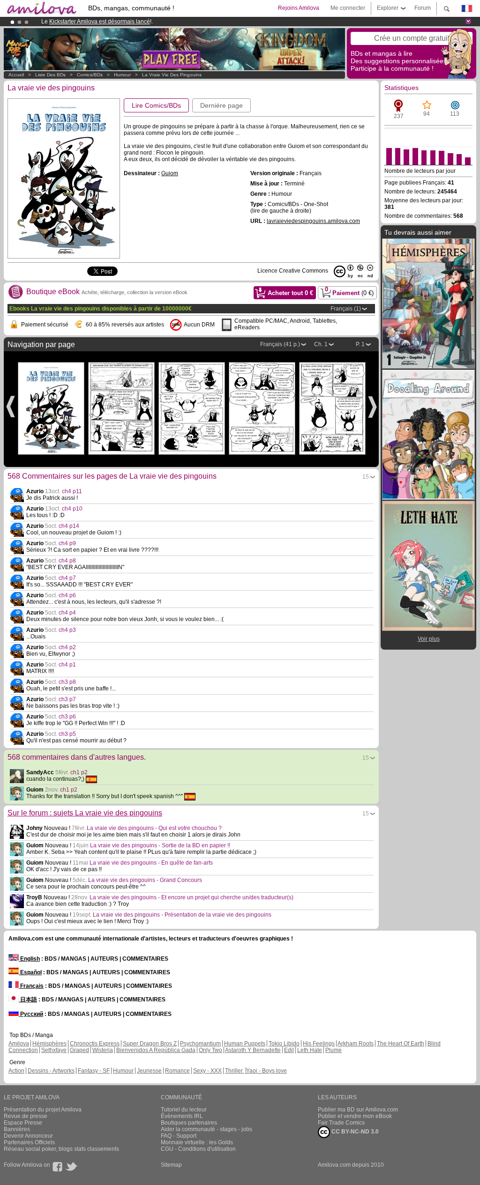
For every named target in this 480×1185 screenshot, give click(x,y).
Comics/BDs (90, 74)
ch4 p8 (67, 560)
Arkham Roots (356, 1043)
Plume (333, 1050)
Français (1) (345, 308)
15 (365, 477)
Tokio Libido (284, 1043)
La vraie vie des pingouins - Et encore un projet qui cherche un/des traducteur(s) (191, 897)
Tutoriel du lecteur (184, 1109)
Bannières (17, 1129)
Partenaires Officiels (29, 1142)
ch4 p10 (72, 508)
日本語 (28, 999)
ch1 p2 (79, 772)
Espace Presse (23, 1122)
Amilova (18, 1043)
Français (31, 986)
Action (16, 1070)
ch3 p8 (67, 682)
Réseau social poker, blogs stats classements (61, 1149)
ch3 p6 (67, 716)
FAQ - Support (178, 1136)
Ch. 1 (321, 344)
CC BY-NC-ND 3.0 (354, 1131)
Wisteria (102, 1050)
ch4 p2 (67, 647)
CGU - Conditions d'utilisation (198, 1149)
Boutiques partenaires (189, 1122)
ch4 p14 (69, 526)
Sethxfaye (54, 1050)
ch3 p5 (67, 734)
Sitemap (171, 1165)
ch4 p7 (67, 578)
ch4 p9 (67, 543)
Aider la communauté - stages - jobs (206, 1129)
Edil (289, 1050)
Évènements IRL (182, 1116)
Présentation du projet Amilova (43, 1109)
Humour (122, 74)
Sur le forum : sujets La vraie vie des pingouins (85, 813)
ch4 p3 (67, 630)
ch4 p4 (67, 612)
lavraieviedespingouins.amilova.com (313, 221)
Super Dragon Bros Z (150, 1043)
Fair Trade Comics (341, 1122)
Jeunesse (149, 1070)
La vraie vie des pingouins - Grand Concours (145, 880)
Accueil (16, 74)
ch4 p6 (67, 595)
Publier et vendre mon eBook (355, 1116)
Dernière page (221, 105)
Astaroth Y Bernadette (253, 1050)
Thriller (234, 1070)
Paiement (349, 291)
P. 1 (360, 344)
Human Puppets (244, 1043)
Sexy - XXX (207, 1070)
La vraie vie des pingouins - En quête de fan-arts (151, 862)
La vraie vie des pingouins (172, 74)
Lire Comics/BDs (156, 105)
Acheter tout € (290, 292)
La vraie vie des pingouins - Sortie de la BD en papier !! (160, 845)
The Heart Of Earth (400, 1043)
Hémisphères (49, 1043)
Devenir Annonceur (28, 1136)
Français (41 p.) (280, 344)
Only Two (210, 1050)
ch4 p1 (67, 664)
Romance (177, 1070)
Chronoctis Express (95, 1043)
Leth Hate (309, 1050)
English (29, 958)
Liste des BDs (50, 74)
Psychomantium (200, 1043)
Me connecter (347, 8)
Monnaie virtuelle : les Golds (197, 1142)
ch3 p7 (67, 699)
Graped (79, 1050)
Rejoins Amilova (298, 8)
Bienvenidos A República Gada (155, 1050)
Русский (31, 1014)
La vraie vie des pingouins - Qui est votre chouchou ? (154, 828)
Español (30, 972)
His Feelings (319, 1043)
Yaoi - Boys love (266, 1070)
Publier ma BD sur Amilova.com (358, 1109)
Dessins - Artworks (51, 1070)
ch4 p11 (72, 491)
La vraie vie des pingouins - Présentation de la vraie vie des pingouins (182, 914)
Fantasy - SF (94, 1070)
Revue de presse (25, 1116)
